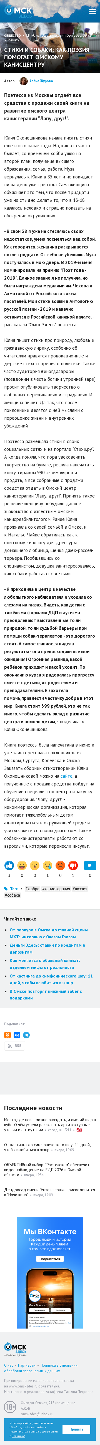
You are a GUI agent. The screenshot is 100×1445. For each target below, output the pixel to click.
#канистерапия (56, 888)
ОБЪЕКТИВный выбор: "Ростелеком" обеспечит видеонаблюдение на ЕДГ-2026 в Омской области (46, 1169)
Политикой (18, 1436)
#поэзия (80, 888)
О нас (8, 1365)
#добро (32, 888)
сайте (66, 776)
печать (13, 40)
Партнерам (27, 1365)
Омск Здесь (18, 11)
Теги (14, 888)
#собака (12, 895)
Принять (76, 1429)
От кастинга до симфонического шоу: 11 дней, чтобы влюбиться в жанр (47, 1147)
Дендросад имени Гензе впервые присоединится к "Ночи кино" (49, 1192)
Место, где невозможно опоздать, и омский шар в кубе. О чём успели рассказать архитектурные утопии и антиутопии (50, 1124)
